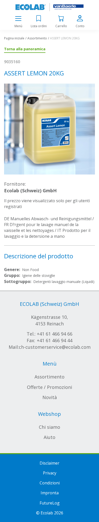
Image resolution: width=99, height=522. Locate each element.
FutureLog (50, 503)
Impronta (50, 493)
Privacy (49, 473)
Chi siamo (49, 427)
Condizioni (50, 483)
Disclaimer (49, 463)
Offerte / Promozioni (49, 387)
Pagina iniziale (14, 38)
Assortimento (37, 38)
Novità (49, 397)
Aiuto (49, 437)
